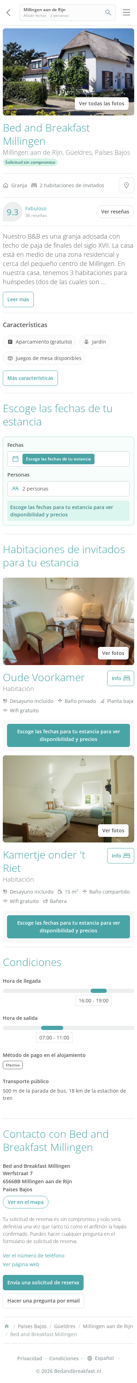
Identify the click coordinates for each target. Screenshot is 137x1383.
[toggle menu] (126, 12)
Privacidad (29, 1358)
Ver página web (21, 1264)
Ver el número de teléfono (33, 1255)
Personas (18, 474)
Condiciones (64, 1358)
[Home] (7, 1326)
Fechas (15, 445)
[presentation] (68, 459)
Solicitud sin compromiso (30, 162)
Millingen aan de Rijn (33, 152)
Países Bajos (112, 152)
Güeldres (79, 152)
